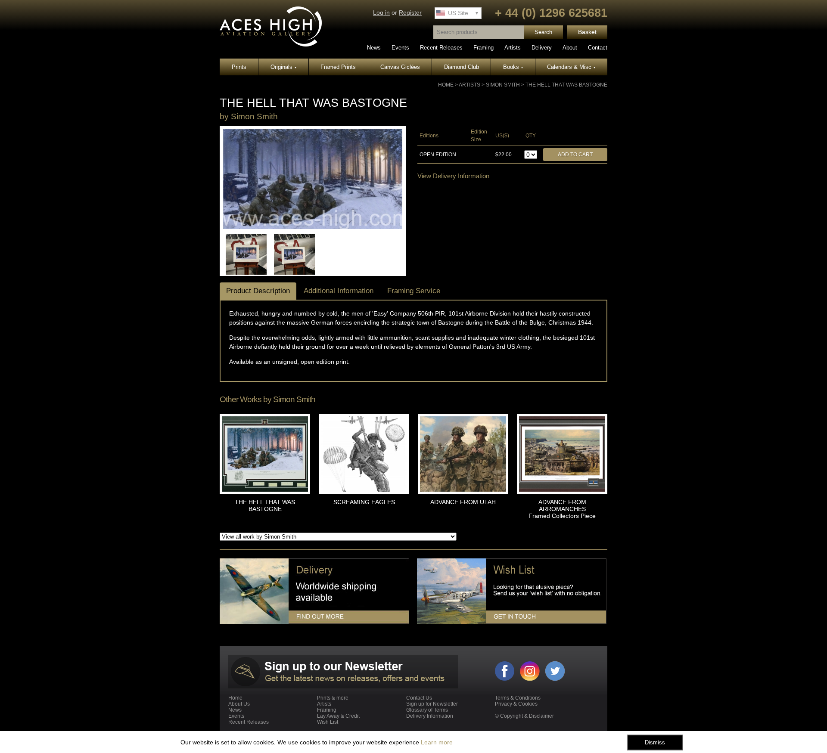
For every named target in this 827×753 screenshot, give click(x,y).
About (570, 47)
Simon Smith (503, 85)
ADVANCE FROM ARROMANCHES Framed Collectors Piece (562, 509)
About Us (239, 704)
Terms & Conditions (518, 698)
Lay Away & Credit (338, 716)
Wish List (327, 722)
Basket (587, 32)
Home (446, 85)
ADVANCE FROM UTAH (463, 502)
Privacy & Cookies (516, 704)
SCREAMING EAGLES (364, 502)
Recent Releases (441, 47)
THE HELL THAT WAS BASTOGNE (566, 85)
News (374, 47)
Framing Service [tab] (413, 291)
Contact (597, 47)
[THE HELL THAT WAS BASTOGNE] (312, 227)
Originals (283, 67)
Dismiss (655, 742)
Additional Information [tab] (338, 291)
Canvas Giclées (400, 67)
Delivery (542, 47)
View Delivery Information (453, 176)
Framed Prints (338, 67)
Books (513, 67)
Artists (512, 47)
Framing (483, 47)
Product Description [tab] (258, 291)
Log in (381, 12)
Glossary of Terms (427, 710)
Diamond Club (461, 67)
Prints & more (332, 698)
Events (400, 47)
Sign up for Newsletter (432, 704)
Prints (239, 67)
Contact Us (419, 698)
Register (410, 12)
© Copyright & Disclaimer (524, 716)
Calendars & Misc (571, 67)
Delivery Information (429, 716)
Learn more (437, 742)
